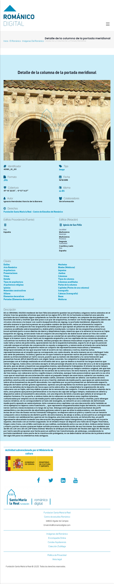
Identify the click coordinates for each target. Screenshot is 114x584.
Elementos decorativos (14, 296)
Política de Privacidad (57, 555)
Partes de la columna (67, 285)
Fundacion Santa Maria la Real (57, 513)
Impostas (62, 270)
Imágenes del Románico (57, 534)
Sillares (7, 294)
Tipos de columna (66, 279)
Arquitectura (9, 270)
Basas (60, 296)
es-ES (62, 191)
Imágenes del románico (33, 41)
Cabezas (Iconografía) (68, 294)
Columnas (62, 276)
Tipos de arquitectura (13, 282)
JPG (6, 180)
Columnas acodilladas (68, 282)
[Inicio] (29, 15)
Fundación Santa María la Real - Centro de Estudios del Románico (33, 212)
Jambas (61, 273)
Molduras (62, 299)
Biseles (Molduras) (66, 267)
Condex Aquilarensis (57, 542)
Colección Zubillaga (57, 546)
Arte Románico (10, 267)
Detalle (7, 279)
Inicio (6, 41)
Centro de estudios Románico (57, 517)
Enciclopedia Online (57, 538)
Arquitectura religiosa (13, 285)
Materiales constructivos (15, 291)
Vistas (6, 276)
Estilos (7, 265)
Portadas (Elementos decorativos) (19, 299)
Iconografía (63, 291)
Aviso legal (57, 559)
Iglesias (7, 288)
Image (62, 169)
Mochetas (62, 265)
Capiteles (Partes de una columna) (73, 288)
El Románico (15, 41)
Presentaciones (10, 273)
